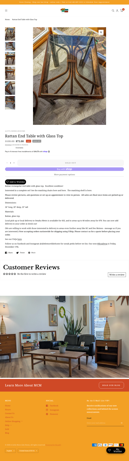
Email (89, 418)
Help (7, 425)
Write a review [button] (116, 274)
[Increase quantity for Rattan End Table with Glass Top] (14, 163)
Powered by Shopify (53, 445)
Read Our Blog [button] (111, 385)
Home (7, 19)
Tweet (22, 253)
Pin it (33, 253)
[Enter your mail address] (121, 423)
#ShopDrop (102, 243)
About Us (9, 417)
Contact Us (9, 413)
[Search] (113, 11)
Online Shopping (12, 421)
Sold (7, 429)
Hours (8, 409)
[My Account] (117, 11)
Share (10, 253)
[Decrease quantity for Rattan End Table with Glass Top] (7, 163)
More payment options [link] (64, 174)
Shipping (8, 145)
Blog (7, 433)
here (20, 239)
